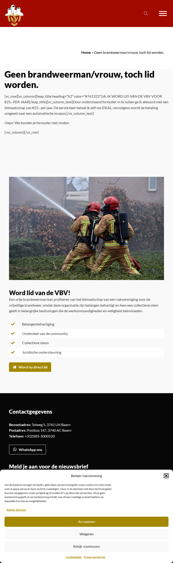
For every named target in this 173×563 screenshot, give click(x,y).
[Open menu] (162, 13)
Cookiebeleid (74, 557)
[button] (166, 475)
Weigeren (86, 534)
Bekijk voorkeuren (86, 546)
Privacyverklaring (94, 557)
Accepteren (86, 522)
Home (86, 52)
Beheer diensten (16, 509)
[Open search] (146, 13)
